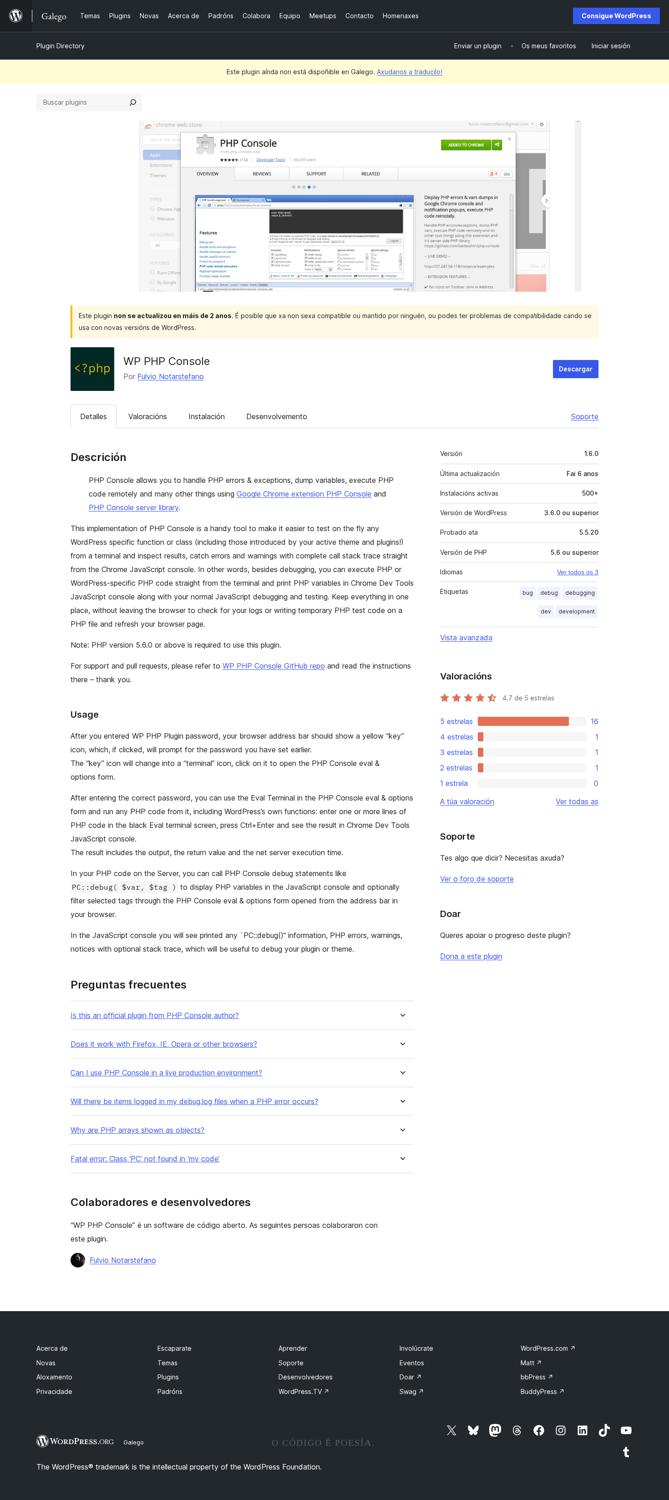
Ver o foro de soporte (477, 878)
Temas (167, 1363)
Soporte (584, 416)
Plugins (168, 1377)
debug (549, 592)
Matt (531, 1363)
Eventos (412, 1363)
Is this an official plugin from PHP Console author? (155, 1015)
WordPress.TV (304, 1391)
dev (546, 611)
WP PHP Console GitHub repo (274, 665)
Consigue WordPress (616, 16)
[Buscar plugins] (133, 102)
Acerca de (52, 1348)
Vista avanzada (466, 637)
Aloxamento (54, 1377)
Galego (133, 1442)
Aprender (293, 1348)
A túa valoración (467, 801)
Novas (46, 1363)
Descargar (576, 369)
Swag (412, 1391)
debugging (580, 592)
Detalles (93, 416)
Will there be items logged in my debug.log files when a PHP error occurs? (194, 1101)
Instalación (206, 416)
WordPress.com (548, 1348)
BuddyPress (543, 1391)
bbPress (537, 1377)
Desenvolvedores (306, 1377)
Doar (411, 1377)
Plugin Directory (60, 46)
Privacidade (54, 1391)
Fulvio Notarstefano (170, 376)
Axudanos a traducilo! (409, 72)
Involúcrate (416, 1348)
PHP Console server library (133, 507)
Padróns (169, 1391)
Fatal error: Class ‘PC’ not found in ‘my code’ (145, 1159)
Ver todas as (577, 801)
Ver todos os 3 (577, 572)
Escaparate (174, 1348)
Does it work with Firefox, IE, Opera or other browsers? (164, 1044)
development (576, 611)
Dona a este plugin (471, 956)
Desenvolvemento (276, 416)
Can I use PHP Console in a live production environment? (166, 1073)
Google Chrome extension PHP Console (304, 493)
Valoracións (147, 416)
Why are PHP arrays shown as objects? (137, 1130)
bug (527, 592)
